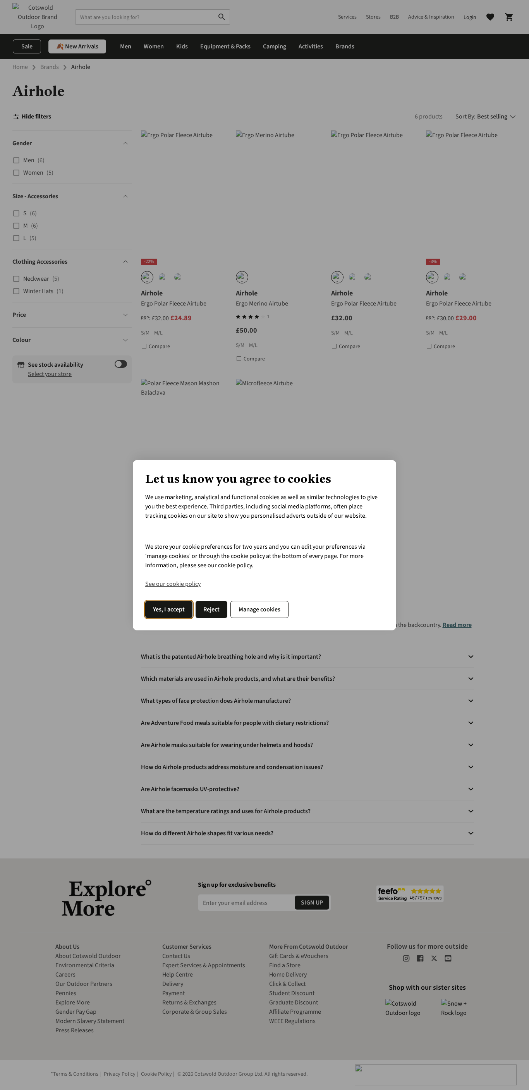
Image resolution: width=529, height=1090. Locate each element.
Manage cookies (259, 609)
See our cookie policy (173, 584)
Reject (211, 609)
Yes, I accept (169, 609)
